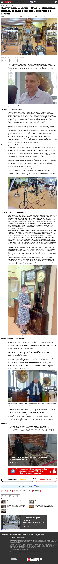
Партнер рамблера (22, 558)
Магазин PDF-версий (39, 534)
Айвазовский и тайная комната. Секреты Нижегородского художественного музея (44, 506)
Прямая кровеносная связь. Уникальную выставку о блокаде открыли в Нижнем (16, 506)
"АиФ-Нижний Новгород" (20, 57)
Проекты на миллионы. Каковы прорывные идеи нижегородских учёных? (16, 510)
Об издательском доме (15, 534)
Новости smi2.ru (6, 529)
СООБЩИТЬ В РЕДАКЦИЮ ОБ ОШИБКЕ (17, 537)
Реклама (31, 534)
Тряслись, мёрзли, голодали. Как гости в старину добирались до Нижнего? (29, 458)
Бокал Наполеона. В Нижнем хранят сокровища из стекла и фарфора (43, 501)
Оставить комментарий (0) (46, 479)
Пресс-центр (25, 534)
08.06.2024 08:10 (4, 5)
